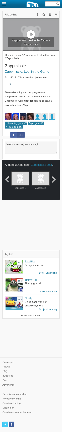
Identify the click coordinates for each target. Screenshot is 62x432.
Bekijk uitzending (48, 272)
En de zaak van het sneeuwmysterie (35, 303)
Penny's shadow (34, 265)
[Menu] (4, 3)
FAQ (4, 371)
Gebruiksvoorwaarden (14, 394)
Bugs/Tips (7, 375)
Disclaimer (8, 407)
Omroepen (8, 362)
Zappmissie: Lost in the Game (27, 71)
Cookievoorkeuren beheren (17, 412)
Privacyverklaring (11, 398)
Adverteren (8, 384)
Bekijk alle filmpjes (31, 315)
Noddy (28, 298)
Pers (4, 380)
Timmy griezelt (33, 283)
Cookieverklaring (11, 403)
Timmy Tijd (31, 279)
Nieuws (6, 366)
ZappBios (30, 261)
